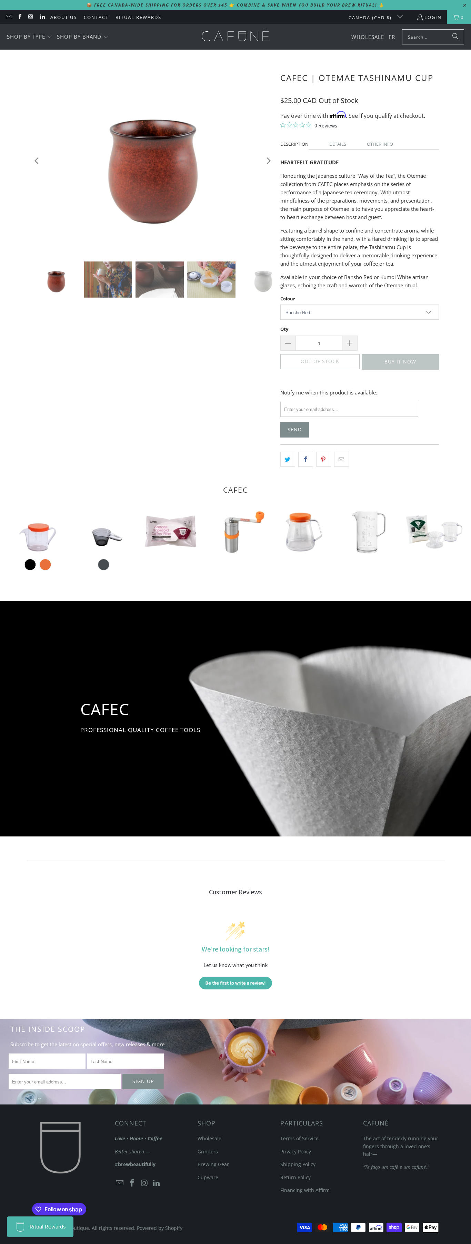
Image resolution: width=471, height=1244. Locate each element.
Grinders (208, 1151)
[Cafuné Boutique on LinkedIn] (42, 17)
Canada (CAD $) (371, 17)
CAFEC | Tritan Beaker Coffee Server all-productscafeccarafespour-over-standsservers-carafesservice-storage (367, 531)
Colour (287, 299)
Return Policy (295, 1177)
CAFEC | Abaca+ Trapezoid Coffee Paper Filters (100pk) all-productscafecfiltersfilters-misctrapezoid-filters (169, 531)
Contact (96, 17)
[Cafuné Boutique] (235, 37)
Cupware (208, 1177)
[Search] (455, 36)
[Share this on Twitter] (287, 459)
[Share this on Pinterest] (323, 459)
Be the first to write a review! (235, 983)
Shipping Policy (297, 1164)
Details (337, 144)
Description (294, 144)
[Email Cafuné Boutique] (8, 17)
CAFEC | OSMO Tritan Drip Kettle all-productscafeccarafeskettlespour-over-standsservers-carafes (38, 531)
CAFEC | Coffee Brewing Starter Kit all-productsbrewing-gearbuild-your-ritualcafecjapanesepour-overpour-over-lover (433, 531)
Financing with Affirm (305, 1190)
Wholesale (209, 1138)
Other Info (380, 144)
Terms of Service (299, 1138)
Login (433, 17)
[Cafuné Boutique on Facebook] (19, 17)
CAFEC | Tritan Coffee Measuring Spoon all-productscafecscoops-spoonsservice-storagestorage (103, 531)
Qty (284, 329)
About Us (63, 17)
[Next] (268, 160)
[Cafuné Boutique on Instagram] (31, 17)
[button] (29, 37)
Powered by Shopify (159, 1228)
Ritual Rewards (138, 17)
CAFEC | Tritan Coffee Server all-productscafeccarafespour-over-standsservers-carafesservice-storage (301, 531)
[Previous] (37, 160)
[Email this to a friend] (341, 459)
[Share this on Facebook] (305, 459)
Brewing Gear (213, 1164)
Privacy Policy (295, 1151)
